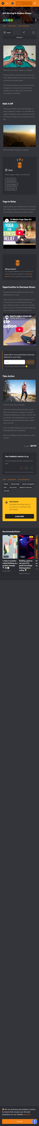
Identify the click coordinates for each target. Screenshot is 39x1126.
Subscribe (30, 362)
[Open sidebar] (34, 3)
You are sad (10, 180)
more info (27, 1114)
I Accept (19, 1121)
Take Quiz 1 (19, 37)
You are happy (11, 184)
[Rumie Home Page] (3, 3)
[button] (34, 1121)
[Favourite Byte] (28, 32)
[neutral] (26, 467)
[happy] (31, 467)
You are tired (11, 189)
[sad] (21, 467)
